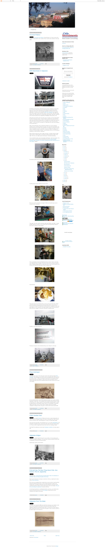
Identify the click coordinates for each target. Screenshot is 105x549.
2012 (64, 146)
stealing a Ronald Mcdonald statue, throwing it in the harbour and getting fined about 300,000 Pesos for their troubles (44, 140)
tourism (64, 103)
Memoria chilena (66, 207)
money (64, 135)
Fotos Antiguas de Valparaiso (36, 64)
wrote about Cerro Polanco (39, 37)
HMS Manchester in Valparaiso (39, 71)
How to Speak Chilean (67, 133)
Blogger (57, 546)
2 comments (41, 63)
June (65, 160)
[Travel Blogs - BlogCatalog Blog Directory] (68, 217)
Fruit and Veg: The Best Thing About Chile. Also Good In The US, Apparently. (43, 471)
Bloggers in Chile (66, 65)
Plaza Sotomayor (35, 372)
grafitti (64, 112)
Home (45, 535)
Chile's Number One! (36, 415)
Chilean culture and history (67, 210)
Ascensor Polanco (35, 35)
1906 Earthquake (66, 120)
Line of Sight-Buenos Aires (67, 212)
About (64, 114)
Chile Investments (35, 480)
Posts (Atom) (36, 537)
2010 (64, 149)
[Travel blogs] (64, 222)
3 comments (41, 530)
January (65, 178)
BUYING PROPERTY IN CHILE (68, 119)
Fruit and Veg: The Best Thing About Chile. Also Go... (69, 169)
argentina (64, 116)
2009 (64, 150)
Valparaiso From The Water (38, 501)
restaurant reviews (66, 113)
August (65, 157)
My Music (64, 127)
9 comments (41, 364)
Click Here (64, 43)
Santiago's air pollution (49, 427)
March (65, 175)
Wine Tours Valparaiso (49, 112)
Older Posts (57, 535)
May (65, 172)
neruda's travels (65, 136)
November (66, 153)
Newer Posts (32, 535)
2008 (64, 180)
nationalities (65, 130)
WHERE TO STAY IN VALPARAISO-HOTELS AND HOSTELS (67, 141)
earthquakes (65, 124)
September (66, 156)
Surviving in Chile (66, 137)
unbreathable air (55, 422)
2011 (64, 147)
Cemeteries (65, 111)
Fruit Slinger (45, 490)
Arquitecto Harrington (66, 132)
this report (39, 418)
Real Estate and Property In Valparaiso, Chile (67, 60)
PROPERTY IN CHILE (66, 246)
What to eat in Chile (66, 131)
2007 (64, 181)
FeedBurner (70, 77)
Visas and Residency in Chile (68, 138)
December (66, 151)
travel (64, 108)
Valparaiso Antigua (35, 435)
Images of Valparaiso (66, 102)
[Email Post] (46, 63)
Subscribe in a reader (66, 80)
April (65, 174)
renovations (65, 107)
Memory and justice (66, 206)
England (64, 123)
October (65, 154)
